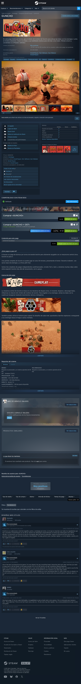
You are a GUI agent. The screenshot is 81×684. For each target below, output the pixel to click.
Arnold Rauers (34, 53)
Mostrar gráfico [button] (72, 499)
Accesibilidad (48, 644)
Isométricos (51, 59)
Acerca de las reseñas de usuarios (11, 476)
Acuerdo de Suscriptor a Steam (13, 644)
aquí (37, 461)
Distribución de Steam (10, 651)
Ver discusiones (8, 182)
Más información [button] (72, 201)
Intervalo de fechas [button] (44, 496)
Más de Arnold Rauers (18, 401)
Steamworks (7, 648)
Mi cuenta (67, 651)
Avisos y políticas (49, 648)
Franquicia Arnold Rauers (25, 13)
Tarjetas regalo (8, 654)
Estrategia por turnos (22, 59)
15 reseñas (9, 589)
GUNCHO (18, 226)
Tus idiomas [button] (10, 505)
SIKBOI (9, 587)
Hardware (31, 648)
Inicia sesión (5, 117)
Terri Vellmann (43, 53)
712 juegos (9, 553)
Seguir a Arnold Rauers (18, 413)
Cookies (46, 651)
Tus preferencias (26, 476)
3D (40, 59)
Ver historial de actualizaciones (12, 176)
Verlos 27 (74, 149)
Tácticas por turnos (33, 59)
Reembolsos (47, 654)
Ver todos (74, 238)
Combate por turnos (60, 59)
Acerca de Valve (33, 641)
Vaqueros (44, 59)
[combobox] (59, 8)
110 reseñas (17, 553)
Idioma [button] (32, 496)
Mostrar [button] (71, 496)
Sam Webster (52, 53)
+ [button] (73, 59)
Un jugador (69, 59)
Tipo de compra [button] (20, 496)
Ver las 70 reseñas (41, 617)
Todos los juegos (6, 13)
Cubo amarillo (11, 552)
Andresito (10, 518)
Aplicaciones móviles (70, 644)
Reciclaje (30, 651)
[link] (58, 230)
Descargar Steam (69, 641)
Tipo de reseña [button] (7, 496)
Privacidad (47, 641)
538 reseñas (18, 520)
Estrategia (14, 13)
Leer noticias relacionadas (11, 179)
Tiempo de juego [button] (59, 496)
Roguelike (12, 59)
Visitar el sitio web (9, 168)
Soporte (66, 648)
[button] (4, 8)
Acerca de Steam (9, 641)
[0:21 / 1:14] (40, 83)
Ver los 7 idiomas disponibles (50, 139)
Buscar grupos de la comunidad (12, 184)
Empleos (30, 644)
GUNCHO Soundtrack (28, 226)
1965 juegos (10, 520)
